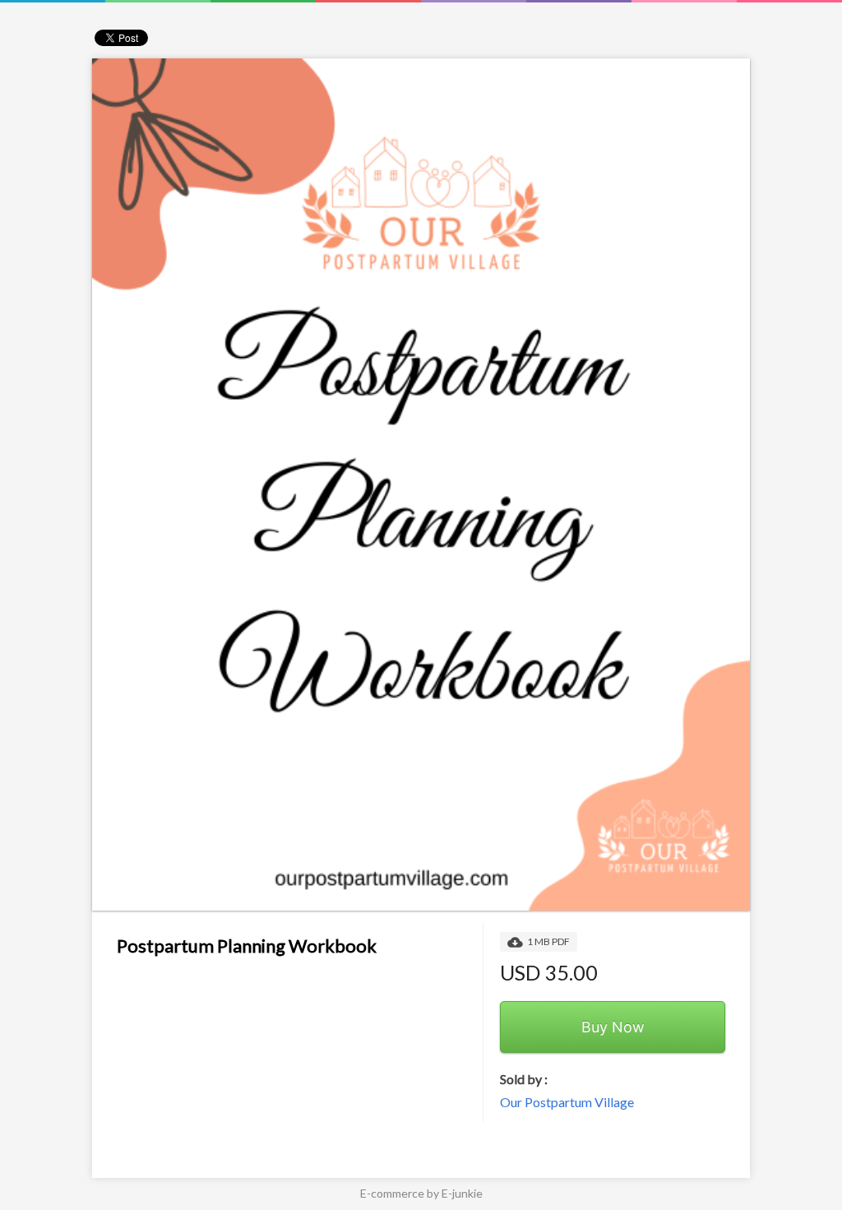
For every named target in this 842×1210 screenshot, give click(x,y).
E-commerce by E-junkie (421, 1193)
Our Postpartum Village (567, 1102)
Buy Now (613, 1027)
